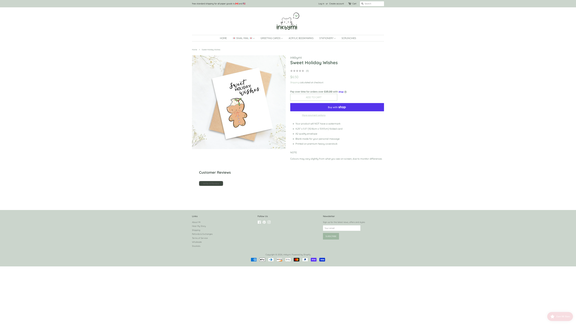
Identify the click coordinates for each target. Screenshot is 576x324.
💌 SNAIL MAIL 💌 (243, 38)
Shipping (294, 82)
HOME (223, 38)
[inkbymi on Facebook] (259, 222)
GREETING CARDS (271, 38)
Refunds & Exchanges (202, 234)
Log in (321, 3)
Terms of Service (200, 238)
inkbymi (287, 254)
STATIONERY (326, 38)
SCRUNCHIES (349, 38)
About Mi (196, 222)
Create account (336, 3)
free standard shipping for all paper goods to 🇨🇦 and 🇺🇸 (218, 3)
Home (194, 49)
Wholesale (197, 242)
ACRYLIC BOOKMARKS (301, 38)
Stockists (196, 246)
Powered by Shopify (301, 254)
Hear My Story (199, 226)
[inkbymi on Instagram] (269, 222)
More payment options (314, 115)
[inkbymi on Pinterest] (264, 222)
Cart (354, 3)
